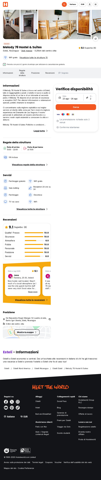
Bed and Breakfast (43, 414)
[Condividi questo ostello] (95, 38)
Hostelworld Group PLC (86, 401)
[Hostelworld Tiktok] (18, 408)
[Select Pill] (64, 4)
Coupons (49, 462)
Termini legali (37, 462)
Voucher (58, 462)
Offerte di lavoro (85, 414)
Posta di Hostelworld (87, 439)
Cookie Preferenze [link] (26, 468)
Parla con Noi (41, 427)
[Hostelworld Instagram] (18, 402)
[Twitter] (12, 402)
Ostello (6, 44)
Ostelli (38, 401)
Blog (59, 408)
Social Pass (62, 401)
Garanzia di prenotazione (62, 414)
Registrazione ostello (87, 427)
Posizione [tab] (35, 73)
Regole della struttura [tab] (22, 72)
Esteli (5, 50)
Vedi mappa (26, 50)
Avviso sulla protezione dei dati (17, 462)
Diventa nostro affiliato (84, 433)
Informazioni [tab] (8, 73)
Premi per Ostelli (64, 420)
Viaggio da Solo (64, 427)
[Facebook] (6, 402)
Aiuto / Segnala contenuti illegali (42, 433)
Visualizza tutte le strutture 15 (33, 57)
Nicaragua (14, 50)
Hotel (37, 408)
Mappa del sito (10, 468)
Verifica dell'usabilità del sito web (78, 462)
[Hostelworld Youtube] (6, 408)
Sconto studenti (63, 433)
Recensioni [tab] (50, 73)
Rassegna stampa (85, 408)
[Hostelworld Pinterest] (12, 408)
